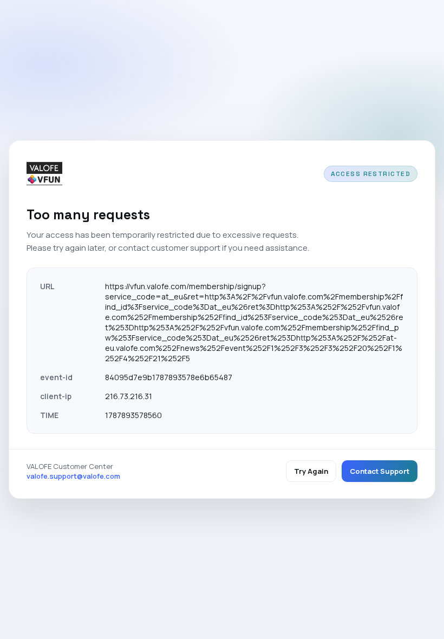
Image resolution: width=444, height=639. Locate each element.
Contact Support (379, 471)
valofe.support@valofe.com (73, 476)
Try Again (311, 471)
